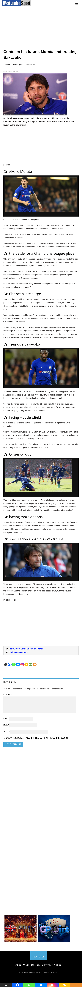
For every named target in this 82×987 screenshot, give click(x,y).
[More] (35, 664)
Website (6, 731)
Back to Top (39, 956)
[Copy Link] (26, 664)
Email (6, 724)
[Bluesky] (18, 664)
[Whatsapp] (14, 664)
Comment (7, 694)
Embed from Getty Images (10, 71)
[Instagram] (22, 664)
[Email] (30, 664)
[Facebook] (10, 664)
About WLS (22, 965)
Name (6, 718)
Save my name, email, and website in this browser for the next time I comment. (37, 737)
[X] (5, 664)
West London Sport (15, 64)
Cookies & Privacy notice (46, 965)
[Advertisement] (41, 29)
